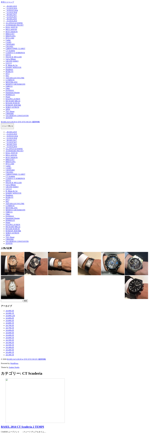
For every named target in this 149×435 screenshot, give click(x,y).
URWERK (10, 114)
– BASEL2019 (11, 6)
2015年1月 (10, 345)
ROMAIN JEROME (13, 105)
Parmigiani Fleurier (13, 93)
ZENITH (9, 118)
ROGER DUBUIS (13, 103)
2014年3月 (10, 350)
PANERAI (10, 90)
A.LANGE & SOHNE (14, 23)
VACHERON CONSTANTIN (17, 116)
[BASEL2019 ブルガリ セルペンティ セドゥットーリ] (12, 287)
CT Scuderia (10, 51)
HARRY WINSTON (13, 67)
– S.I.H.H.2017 (11, 17)
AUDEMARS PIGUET (15, 25)
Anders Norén (14, 367)
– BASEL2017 (11, 15)
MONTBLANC (12, 82)
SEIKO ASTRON (12, 107)
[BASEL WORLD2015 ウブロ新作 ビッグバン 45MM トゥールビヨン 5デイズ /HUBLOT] (136, 263)
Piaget (8, 97)
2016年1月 (10, 338)
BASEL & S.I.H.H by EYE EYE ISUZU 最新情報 (20, 122)
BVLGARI (10, 38)
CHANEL (9, 46)
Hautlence (9, 69)
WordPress (14, 363)
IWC (7, 76)
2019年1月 (10, 313)
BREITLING (11, 36)
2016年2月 (10, 335)
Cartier (8, 40)
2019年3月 (10, 311)
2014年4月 (10, 348)
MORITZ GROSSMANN (15, 84)
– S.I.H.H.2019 (11, 8)
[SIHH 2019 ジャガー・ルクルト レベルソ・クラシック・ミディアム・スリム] (89, 263)
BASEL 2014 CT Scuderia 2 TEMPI (22, 426)
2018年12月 (10, 316)
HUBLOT (9, 72)
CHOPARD (10, 44)
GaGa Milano (11, 59)
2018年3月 (10, 321)
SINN (8, 109)
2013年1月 (10, 355)
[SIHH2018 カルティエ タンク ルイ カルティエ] (59, 263)
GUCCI (9, 63)
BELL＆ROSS (11, 29)
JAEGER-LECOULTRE (15, 78)
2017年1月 (10, 328)
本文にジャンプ (7, 2)
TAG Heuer (10, 111)
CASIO (8, 42)
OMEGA (9, 86)
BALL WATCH (11, 27)
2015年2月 (10, 343)
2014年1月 (10, 352)
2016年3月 (10, 333)
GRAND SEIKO (12, 61)
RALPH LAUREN (13, 99)
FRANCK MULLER (14, 57)
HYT (8, 74)
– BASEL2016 (11, 19)
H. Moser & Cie (11, 65)
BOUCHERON (12, 32)
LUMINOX (10, 80)
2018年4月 (10, 318)
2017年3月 (10, 326)
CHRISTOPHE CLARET (15, 49)
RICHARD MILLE (13, 101)
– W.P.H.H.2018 (12, 10)
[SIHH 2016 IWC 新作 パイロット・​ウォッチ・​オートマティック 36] (36, 263)
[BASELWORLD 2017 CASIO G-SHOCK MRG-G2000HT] (113, 263)
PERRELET (10, 95)
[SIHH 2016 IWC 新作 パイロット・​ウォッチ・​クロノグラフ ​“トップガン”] (136, 287)
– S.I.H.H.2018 (11, 13)
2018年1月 (10, 323)
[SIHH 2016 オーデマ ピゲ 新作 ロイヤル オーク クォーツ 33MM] (12, 263)
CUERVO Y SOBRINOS (15, 53)
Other (8, 88)
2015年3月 (10, 340)
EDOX (8, 55)
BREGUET (10, 34)
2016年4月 (10, 330)
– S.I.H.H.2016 (11, 21)
